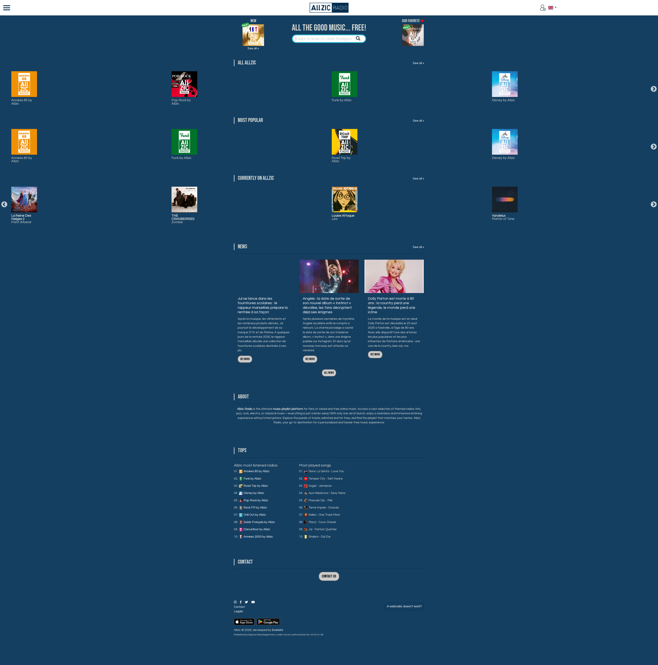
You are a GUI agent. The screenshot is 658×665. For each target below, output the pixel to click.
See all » (253, 48)
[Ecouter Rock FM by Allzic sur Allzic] (184, 199)
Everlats (277, 630)
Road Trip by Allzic (341, 159)
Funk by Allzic (342, 100)
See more (245, 359)
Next (653, 89)
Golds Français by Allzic (259, 522)
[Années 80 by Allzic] (24, 84)
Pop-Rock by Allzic (181, 101)
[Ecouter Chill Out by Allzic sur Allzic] (344, 199)
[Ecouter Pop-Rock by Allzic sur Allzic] (24, 199)
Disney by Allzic (503, 100)
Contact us (329, 576)
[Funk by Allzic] (344, 84)
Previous (4, 204)
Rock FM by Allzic (255, 507)
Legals (238, 611)
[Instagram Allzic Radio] (235, 602)
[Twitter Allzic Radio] (247, 602)
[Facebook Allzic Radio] (241, 602)
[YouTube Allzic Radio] (253, 602)
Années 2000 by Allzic (258, 536)
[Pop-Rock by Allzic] (184, 84)
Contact (239, 606)
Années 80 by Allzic (21, 101)
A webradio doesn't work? (404, 606)
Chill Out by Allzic (254, 514)
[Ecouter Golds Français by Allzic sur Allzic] (505, 199)
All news (329, 373)
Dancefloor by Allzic (256, 529)
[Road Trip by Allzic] (344, 142)
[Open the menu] (6, 8)
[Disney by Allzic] (505, 84)
